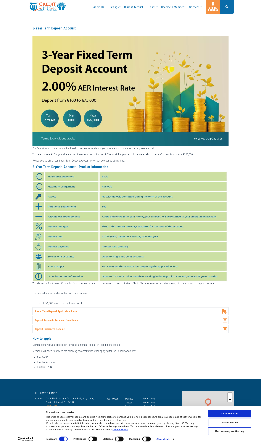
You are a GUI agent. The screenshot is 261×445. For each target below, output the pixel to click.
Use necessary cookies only (229, 431)
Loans (152, 7)
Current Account (133, 7)
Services (194, 7)
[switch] (93, 439)
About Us (98, 7)
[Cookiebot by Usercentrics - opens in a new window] (25, 439)
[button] (227, 7)
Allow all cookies (230, 413)
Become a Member (172, 7)
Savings (114, 7)
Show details (163, 439)
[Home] (47, 6)
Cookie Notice (120, 429)
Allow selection (230, 422)
